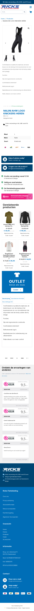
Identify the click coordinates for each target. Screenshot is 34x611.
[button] (28, 28)
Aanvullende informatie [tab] (17, 298)
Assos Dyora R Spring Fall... (25, 225)
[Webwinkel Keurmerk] (17, 196)
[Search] (24, 12)
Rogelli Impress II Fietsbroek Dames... (25, 255)
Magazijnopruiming (8, 233)
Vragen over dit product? (17, 167)
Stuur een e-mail (14, 579)
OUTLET (17, 281)
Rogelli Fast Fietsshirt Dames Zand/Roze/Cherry (9, 256)
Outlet (6, 235)
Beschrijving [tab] (6, 298)
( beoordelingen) (17, 106)
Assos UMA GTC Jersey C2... (9, 225)
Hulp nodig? (13, 585)
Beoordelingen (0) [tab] (7, 302)
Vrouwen (11, 235)
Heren (10, 118)
